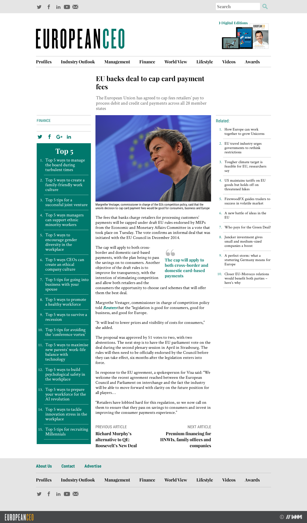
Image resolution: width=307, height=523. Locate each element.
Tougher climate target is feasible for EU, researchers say (245, 166)
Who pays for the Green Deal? (247, 227)
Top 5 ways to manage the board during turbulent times (65, 165)
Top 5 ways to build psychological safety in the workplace (65, 374)
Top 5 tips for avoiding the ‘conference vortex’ (65, 332)
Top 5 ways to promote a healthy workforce (65, 302)
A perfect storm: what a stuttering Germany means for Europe (247, 260)
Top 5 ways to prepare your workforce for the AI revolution (65, 394)
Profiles (44, 62)
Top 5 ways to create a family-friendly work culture (65, 185)
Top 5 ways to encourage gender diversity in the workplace (61, 242)
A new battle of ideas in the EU (245, 215)
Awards (252, 62)
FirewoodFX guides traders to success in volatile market (247, 201)
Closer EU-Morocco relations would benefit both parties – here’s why (246, 278)
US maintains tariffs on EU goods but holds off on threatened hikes (245, 184)
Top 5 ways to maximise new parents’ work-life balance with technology (66, 352)
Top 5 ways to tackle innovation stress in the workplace (66, 414)
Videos (229, 62)
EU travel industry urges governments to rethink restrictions (243, 148)
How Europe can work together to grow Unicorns (244, 131)
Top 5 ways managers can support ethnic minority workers (64, 220)
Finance (147, 62)
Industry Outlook (78, 62)
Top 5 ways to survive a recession (66, 317)
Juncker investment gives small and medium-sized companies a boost (243, 241)
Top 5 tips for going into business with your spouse (67, 284)
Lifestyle (204, 62)
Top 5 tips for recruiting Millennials (66, 431)
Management (117, 62)
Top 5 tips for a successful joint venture (66, 202)
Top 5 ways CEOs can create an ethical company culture (64, 264)
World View (176, 62)
